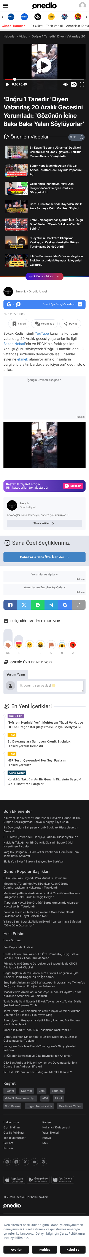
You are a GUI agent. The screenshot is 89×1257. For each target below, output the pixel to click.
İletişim (8, 1148)
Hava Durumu (12, 940)
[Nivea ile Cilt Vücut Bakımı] (11, 17)
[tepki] (8, 644)
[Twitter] (25, 1161)
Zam (42, 1090)
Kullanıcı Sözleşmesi (56, 1127)
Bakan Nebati (14, 344)
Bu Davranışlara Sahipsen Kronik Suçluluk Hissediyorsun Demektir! (39, 744)
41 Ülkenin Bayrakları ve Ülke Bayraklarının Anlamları (37, 1055)
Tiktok (59, 1098)
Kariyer (47, 1122)
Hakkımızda (11, 1122)
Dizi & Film (15, 716)
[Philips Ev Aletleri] (24, 17)
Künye (46, 1137)
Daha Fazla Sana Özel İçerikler (42, 557)
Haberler (9, 36)
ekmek (22, 359)
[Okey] (37, 17)
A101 (45, 1098)
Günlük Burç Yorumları (20, 1098)
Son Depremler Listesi (18, 947)
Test (12, 734)
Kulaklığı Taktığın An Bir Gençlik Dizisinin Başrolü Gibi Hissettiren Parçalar (44, 781)
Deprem (26, 1090)
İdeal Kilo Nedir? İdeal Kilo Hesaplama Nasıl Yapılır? (37, 1030)
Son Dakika (12, 1106)
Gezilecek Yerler (70, 1106)
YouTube (42, 333)
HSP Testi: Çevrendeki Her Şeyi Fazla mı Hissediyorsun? (37, 762)
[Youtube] (34, 1161)
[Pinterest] (43, 1161)
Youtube (57, 1090)
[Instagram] (7, 1161)
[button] (73, 84)
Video (23, 36)
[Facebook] (16, 1161)
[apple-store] (15, 1180)
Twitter (9, 1090)
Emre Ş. (31, 291)
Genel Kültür (17, 772)
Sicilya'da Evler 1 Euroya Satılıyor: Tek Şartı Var (33, 861)
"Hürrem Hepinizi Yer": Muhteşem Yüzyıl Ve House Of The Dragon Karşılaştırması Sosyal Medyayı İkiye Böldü (46, 725)
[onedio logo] (41, 1205)
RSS (45, 1143)
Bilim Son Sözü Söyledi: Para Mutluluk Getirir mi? (35, 878)
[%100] (51, 17)
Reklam (8, 1143)
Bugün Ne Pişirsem (39, 1106)
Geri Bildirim (11, 1127)
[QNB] (64, 17)
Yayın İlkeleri (50, 1132)
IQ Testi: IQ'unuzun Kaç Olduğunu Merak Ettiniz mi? (37, 1072)
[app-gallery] (63, 1180)
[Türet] (78, 17)
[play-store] (39, 1180)
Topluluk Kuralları (14, 1137)
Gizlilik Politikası (13, 1132)
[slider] (44, 79)
